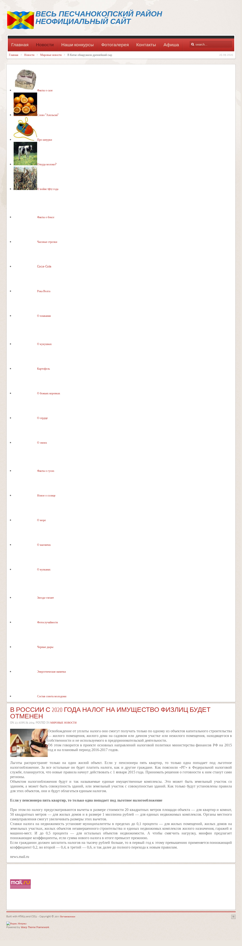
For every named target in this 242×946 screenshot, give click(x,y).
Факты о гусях (45, 471)
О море (41, 520)
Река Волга (43, 291)
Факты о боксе (45, 217)
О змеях (42, 442)
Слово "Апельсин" (48, 115)
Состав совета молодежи (51, 696)
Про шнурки (44, 139)
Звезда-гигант (45, 597)
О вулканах (44, 569)
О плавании (44, 316)
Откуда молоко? (47, 164)
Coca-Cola (44, 266)
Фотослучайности (47, 622)
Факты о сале (45, 90)
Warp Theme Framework (35, 927)
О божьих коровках (48, 393)
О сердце (42, 418)
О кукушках (44, 344)
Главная (13, 55)
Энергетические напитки (51, 671)
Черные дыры (45, 647)
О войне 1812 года (47, 189)
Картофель (43, 368)
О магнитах (44, 545)
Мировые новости (51, 55)
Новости (29, 55)
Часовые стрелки (47, 242)
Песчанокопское (67, 916)
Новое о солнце (46, 495)
